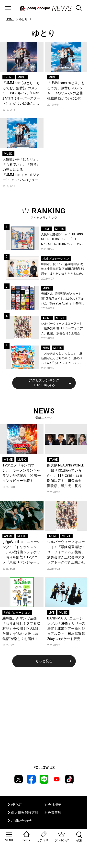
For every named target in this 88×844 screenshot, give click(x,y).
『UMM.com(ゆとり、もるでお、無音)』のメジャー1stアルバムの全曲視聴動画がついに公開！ (66, 90)
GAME (47, 229)
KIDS (46, 348)
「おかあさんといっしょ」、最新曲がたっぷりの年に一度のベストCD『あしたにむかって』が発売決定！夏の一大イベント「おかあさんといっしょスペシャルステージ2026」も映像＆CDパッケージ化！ (62, 359)
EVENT (8, 77)
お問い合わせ (21, 820)
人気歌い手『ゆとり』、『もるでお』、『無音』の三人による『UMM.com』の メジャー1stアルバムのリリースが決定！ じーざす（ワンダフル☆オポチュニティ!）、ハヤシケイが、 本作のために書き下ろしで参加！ (21, 170)
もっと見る (44, 661)
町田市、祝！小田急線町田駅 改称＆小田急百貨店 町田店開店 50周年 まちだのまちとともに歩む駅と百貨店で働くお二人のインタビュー (62, 269)
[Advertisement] (44, 713)
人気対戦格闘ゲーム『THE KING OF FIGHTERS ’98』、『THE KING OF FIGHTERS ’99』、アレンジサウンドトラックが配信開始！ (62, 240)
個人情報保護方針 (24, 812)
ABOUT (16, 805)
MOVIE (60, 318)
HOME (10, 19)
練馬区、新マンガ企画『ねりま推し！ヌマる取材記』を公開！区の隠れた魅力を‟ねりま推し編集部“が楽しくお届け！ (21, 628)
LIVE (52, 612)
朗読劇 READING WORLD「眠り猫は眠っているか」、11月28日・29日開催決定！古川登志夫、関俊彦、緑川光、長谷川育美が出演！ (66, 475)
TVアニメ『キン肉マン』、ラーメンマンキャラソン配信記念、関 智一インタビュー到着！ (21, 473)
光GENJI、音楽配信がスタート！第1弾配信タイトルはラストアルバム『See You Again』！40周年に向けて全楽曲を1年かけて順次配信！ (62, 299)
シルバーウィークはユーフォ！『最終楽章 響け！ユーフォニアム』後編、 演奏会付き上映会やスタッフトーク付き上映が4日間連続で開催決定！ (62, 329)
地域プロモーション (56, 258)
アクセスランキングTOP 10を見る (44, 382)
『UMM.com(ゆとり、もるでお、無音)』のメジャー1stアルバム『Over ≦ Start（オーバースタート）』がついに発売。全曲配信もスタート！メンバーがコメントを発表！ (21, 93)
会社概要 (54, 805)
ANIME (47, 318)
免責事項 (54, 812)
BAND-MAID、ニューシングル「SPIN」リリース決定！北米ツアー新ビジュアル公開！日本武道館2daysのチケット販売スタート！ (66, 628)
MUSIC (22, 77)
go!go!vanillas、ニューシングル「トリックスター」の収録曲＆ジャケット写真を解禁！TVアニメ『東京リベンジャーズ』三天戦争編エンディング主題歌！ (21, 552)
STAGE (53, 459)
